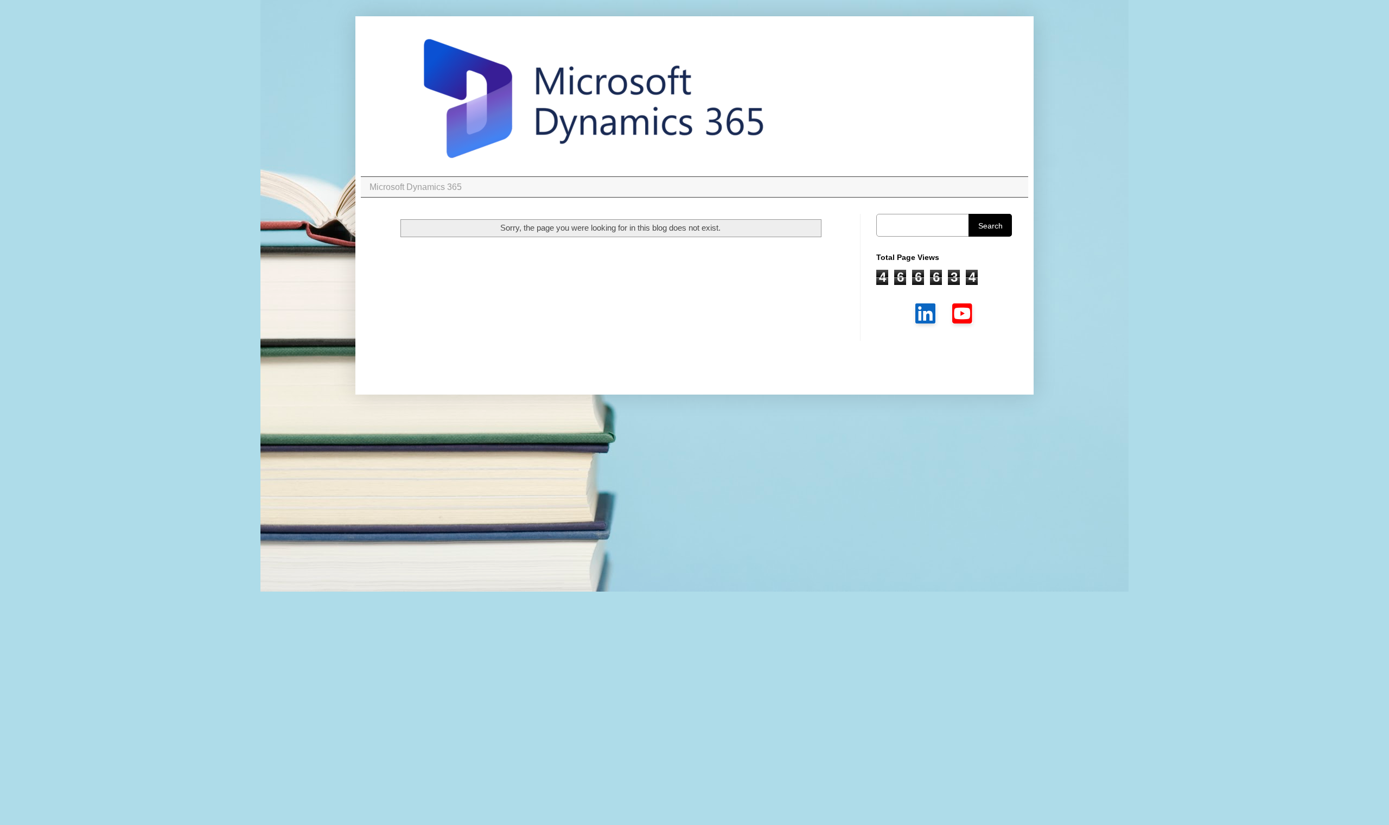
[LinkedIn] (925, 313)
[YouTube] (962, 313)
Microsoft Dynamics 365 (415, 187)
